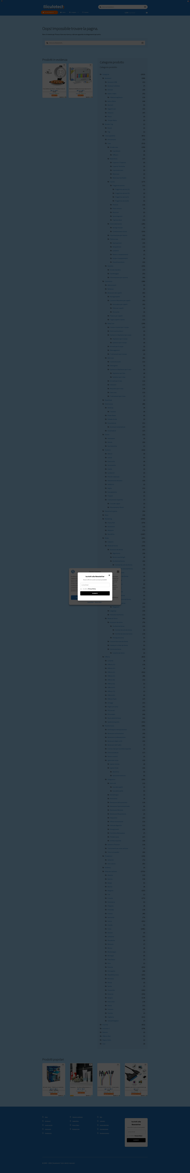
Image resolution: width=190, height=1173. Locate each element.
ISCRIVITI (95, 593)
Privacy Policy (92, 589)
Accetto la (89, 589)
